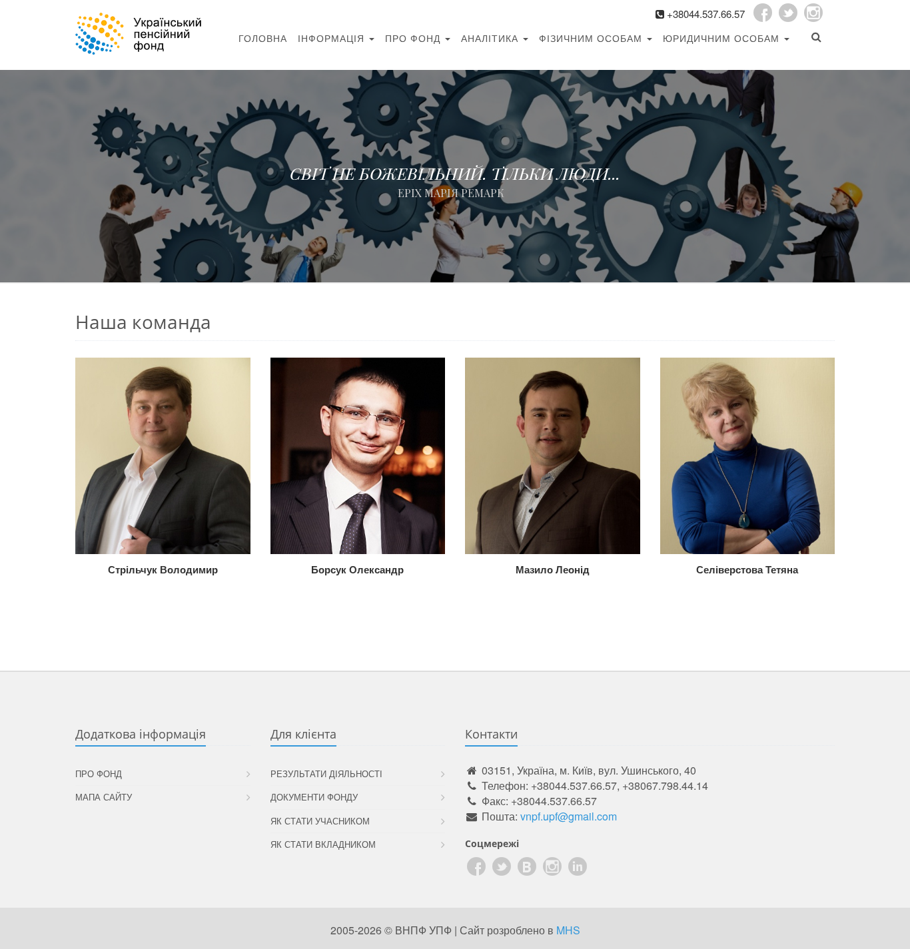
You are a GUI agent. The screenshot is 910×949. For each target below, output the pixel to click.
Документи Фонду (314, 797)
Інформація (333, 38)
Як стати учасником (320, 820)
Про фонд (414, 38)
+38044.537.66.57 (706, 14)
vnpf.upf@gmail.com (568, 816)
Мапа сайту (103, 797)
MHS (568, 930)
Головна (262, 38)
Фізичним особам (592, 38)
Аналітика (491, 38)
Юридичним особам (723, 38)
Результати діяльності (326, 773)
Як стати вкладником (323, 844)
